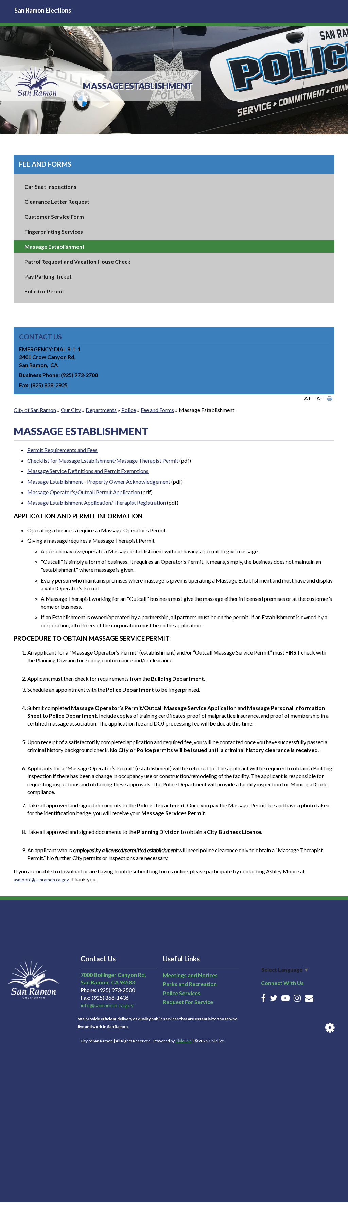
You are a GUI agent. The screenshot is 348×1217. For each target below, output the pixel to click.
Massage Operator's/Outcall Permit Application (83, 492)
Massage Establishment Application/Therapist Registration (96, 502)
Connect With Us (282, 983)
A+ (307, 398)
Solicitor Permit (44, 291)
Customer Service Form (54, 216)
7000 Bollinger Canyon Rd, (113, 974)
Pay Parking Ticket (48, 276)
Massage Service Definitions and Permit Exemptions (88, 471)
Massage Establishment (54, 246)
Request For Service (188, 1002)
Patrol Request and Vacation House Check (77, 261)
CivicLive (183, 1040)
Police (128, 410)
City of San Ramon (35, 410)
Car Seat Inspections (50, 186)
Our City (71, 410)
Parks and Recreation (190, 984)
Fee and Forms (45, 164)
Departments (101, 410)
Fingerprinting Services (53, 231)
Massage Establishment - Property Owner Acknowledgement (98, 481)
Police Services (182, 993)
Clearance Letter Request (56, 201)
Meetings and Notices (190, 975)
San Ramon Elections (42, 10)
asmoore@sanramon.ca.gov (41, 879)
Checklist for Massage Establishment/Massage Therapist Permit (102, 460)
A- (319, 398)
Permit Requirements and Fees (62, 450)
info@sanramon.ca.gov (107, 1005)
